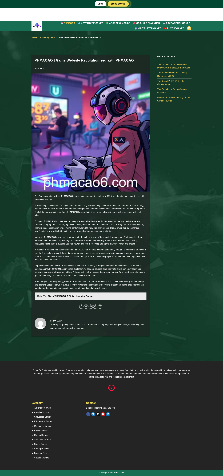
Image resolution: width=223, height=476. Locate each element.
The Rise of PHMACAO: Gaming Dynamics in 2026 (172, 74)
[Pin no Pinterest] (95, 306)
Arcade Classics (119, 23)
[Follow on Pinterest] (103, 414)
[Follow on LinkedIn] (108, 414)
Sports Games (40, 444)
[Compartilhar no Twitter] (86, 306)
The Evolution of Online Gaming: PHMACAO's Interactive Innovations (173, 66)
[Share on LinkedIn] (100, 306)
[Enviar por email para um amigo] (91, 306)
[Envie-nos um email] (98, 414)
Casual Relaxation (148, 23)
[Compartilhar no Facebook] (81, 306)
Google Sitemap (41, 458)
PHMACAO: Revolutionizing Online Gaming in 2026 (173, 99)
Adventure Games (92, 23)
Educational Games (178, 23)
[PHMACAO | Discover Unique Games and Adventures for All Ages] (41, 26)
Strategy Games (41, 449)
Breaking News (47, 38)
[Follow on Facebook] (88, 414)
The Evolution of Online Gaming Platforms (172, 91)
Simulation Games (42, 439)
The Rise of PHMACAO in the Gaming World (171, 82)
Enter (100, 4)
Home (34, 38)
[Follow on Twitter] (93, 414)
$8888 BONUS (118, 4)
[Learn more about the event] (111, 14)
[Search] (189, 28)
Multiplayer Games (149, 28)
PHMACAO (69, 23)
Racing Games (41, 435)
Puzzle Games (175, 28)
